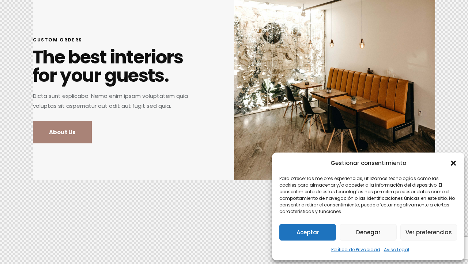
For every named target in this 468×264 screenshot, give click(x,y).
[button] (453, 163)
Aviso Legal (396, 249)
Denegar (368, 232)
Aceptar (308, 232)
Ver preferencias (428, 232)
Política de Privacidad (355, 249)
